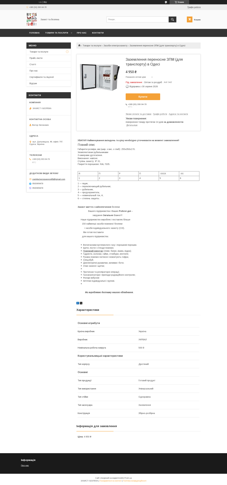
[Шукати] (172, 19)
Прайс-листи (35, 58)
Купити (143, 96)
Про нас (81, 33)
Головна (34, 33)
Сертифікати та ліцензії (41, 77)
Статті (32, 64)
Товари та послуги (56, 33)
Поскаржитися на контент (110, 481)
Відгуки (33, 83)
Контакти (98, 33)
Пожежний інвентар (93, 251)
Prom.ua (128, 478)
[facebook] (77, 303)
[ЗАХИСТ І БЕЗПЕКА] (31, 25)
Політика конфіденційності (134, 481)
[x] (81, 303)
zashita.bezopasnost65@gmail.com (48, 179)
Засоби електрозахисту (116, 45)
